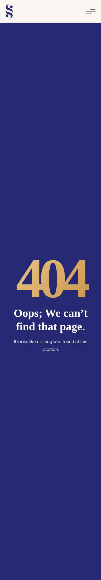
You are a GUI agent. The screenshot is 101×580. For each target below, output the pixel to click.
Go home (50, 368)
